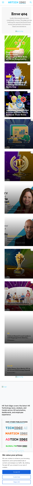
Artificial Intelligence (14, 138)
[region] (16, 469)
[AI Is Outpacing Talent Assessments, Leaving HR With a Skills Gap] (17, 76)
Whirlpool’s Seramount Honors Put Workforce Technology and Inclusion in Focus (18, 304)
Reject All (16, 482)
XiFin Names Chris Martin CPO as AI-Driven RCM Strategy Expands (18, 369)
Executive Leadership (14, 236)
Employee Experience (13, 48)
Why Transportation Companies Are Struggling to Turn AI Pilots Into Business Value (18, 142)
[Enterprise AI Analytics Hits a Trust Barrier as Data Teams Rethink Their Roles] (17, 104)
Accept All (16, 472)
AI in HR (9, 76)
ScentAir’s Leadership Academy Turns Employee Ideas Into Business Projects (18, 272)
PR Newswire (10, 145)
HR (7, 104)
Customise (16, 477)
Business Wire (11, 372)
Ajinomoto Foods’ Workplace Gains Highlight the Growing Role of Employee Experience (19, 174)
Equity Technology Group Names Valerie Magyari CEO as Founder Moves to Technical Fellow (18, 207)
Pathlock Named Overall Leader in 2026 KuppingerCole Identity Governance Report (19, 337)
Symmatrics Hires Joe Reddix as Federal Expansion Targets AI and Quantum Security (18, 239)
